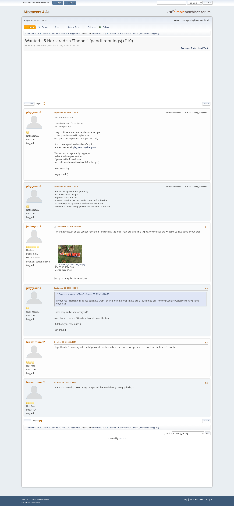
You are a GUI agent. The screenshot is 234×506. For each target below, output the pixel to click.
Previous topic (188, 48)
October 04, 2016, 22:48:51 (65, 342)
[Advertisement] (117, 76)
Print (206, 103)
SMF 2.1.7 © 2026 (28, 499)
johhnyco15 (33, 226)
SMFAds (24, 503)
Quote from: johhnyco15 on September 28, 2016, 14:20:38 (84, 294)
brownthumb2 (35, 342)
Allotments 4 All (36, 12)
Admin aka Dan (99, 33)
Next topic (203, 48)
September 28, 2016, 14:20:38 (69, 226)
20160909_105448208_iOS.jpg (71, 264)
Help (186, 499)
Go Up (27, 420)
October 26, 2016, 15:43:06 (65, 382)
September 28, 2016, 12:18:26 (66, 112)
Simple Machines (43, 499)
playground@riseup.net (84, 147)
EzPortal (122, 438)
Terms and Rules (196, 499)
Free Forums (35, 503)
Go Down (29, 103)
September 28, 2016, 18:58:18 (66, 288)
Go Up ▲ (209, 499)
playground (33, 112)
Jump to (167, 433)
